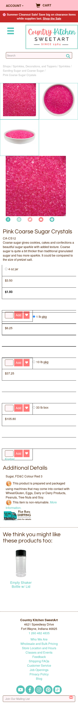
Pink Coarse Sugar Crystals (19, 75)
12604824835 (39, 633)
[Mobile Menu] (10, 32)
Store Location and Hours (39, 648)
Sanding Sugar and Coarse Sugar (23, 70)
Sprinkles (64, 66)
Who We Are (39, 639)
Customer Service (39, 665)
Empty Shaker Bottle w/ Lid (21, 584)
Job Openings (39, 670)
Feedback (39, 657)
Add (18, 453)
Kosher (10, 459)
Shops (7, 66)
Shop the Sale (52, 18)
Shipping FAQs (39, 661)
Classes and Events (39, 652)
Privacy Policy (39, 674)
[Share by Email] (41, 219)
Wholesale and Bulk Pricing (39, 643)
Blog (39, 678)
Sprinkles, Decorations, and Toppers (35, 66)
